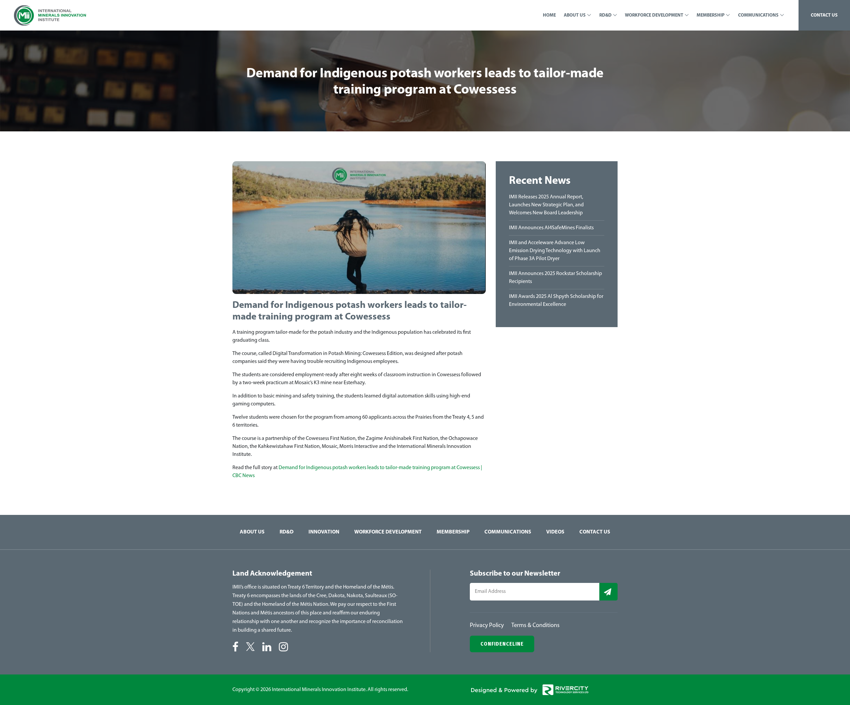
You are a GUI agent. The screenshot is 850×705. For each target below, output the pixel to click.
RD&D (287, 532)
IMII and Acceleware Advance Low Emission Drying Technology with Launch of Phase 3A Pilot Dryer (554, 250)
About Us (252, 532)
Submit (608, 591)
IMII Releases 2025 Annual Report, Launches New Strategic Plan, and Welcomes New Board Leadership (546, 205)
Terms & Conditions (535, 626)
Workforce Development (388, 532)
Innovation (323, 532)
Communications (507, 532)
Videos (555, 532)
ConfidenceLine (502, 644)
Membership (453, 532)
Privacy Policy (487, 626)
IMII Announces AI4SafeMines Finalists (551, 228)
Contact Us (594, 532)
